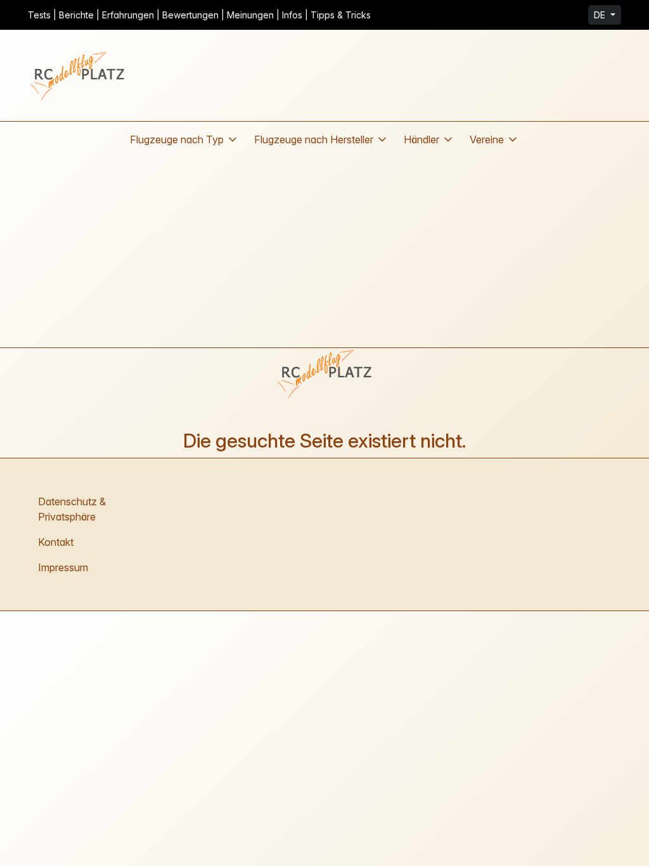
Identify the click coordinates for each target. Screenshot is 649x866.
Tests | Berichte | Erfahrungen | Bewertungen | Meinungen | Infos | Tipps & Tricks (199, 15)
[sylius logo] (78, 75)
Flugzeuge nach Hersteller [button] (313, 139)
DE (601, 15)
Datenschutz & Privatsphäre (72, 509)
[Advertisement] (324, 252)
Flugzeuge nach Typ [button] (177, 139)
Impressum (63, 567)
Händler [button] (421, 139)
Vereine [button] (487, 139)
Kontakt (56, 542)
